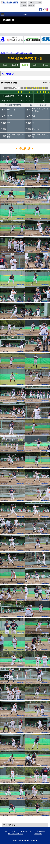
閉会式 (45, 65)
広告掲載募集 (40, 831)
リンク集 (38, 2)
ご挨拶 (24, 5)
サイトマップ (9, 831)
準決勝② (25, 65)
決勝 (35, 65)
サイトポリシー (25, 831)
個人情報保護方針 (15, 834)
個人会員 (31, 5)
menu (25, 14)
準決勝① (15, 65)
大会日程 (31, 2)
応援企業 (24, 2)
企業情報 (38, 834)
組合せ (5, 65)
